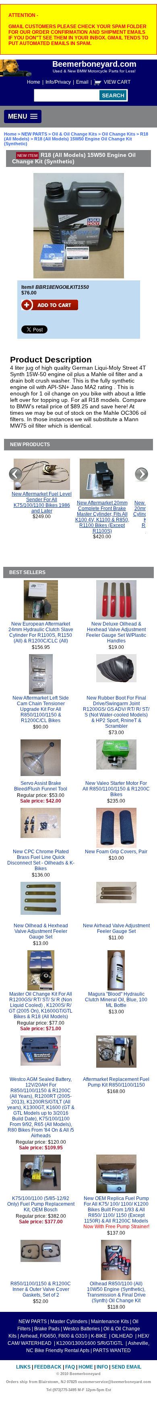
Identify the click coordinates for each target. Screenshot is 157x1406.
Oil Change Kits (118, 134)
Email (82, 82)
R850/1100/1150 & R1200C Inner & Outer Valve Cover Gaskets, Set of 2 (40, 1289)
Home (33, 82)
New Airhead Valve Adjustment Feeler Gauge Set (116, 928)
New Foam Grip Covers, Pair (116, 851)
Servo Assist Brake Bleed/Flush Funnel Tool (40, 786)
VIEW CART (117, 82)
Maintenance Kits (110, 1321)
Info (102, 1367)
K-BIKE (99, 1336)
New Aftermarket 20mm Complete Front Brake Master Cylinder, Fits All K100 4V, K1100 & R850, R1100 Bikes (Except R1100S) (102, 517)
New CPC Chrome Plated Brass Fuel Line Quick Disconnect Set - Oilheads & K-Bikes (40, 860)
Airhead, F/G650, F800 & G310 (53, 1336)
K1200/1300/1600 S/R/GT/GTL (90, 1343)
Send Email (126, 1367)
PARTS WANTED (112, 1350)
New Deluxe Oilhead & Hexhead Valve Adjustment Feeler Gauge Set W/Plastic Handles (116, 632)
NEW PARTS (34, 134)
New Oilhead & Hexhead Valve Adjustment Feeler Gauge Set (41, 931)
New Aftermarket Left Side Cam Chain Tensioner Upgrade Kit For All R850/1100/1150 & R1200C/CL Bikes (40, 709)
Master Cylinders (68, 1321)
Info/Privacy (58, 82)
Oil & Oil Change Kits (74, 134)
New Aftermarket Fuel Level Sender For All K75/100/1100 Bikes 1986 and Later (42, 502)
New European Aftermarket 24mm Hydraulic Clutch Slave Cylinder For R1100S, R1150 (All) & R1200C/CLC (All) (40, 632)
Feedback (48, 1367)
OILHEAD (123, 1336)
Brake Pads (47, 1329)
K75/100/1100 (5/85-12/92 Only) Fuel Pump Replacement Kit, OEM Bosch (40, 1204)
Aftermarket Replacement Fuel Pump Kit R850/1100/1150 (116, 1082)
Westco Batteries (81, 1329)
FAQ (70, 1367)
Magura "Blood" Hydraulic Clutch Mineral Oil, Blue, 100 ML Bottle (116, 999)
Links (23, 1367)
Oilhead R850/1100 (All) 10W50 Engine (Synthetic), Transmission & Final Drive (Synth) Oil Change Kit (116, 1292)
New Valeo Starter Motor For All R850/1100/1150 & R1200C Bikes (116, 788)
